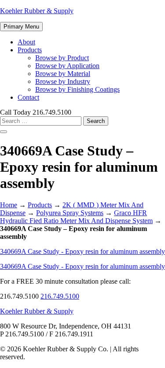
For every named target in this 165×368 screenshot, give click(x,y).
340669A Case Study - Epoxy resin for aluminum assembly (82, 251)
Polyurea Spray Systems (69, 212)
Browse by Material (62, 73)
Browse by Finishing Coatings (77, 89)
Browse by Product (62, 57)
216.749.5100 (59, 296)
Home (8, 205)
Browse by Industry (62, 81)
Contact (28, 97)
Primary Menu (21, 26)
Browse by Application (67, 65)
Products (30, 50)
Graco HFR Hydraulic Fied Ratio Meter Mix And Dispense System (76, 216)
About (26, 42)
